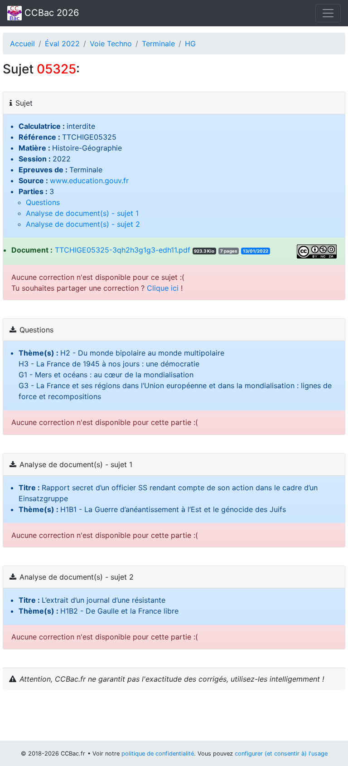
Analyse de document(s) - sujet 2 (83, 224)
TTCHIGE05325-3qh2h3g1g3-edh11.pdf (122, 249)
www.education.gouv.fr (89, 180)
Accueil (22, 43)
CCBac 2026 (50, 12)
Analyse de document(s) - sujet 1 (82, 213)
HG (190, 43)
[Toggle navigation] (328, 13)
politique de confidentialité (157, 753)
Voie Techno (111, 43)
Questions (43, 202)
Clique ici (163, 288)
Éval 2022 (62, 43)
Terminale (158, 43)
